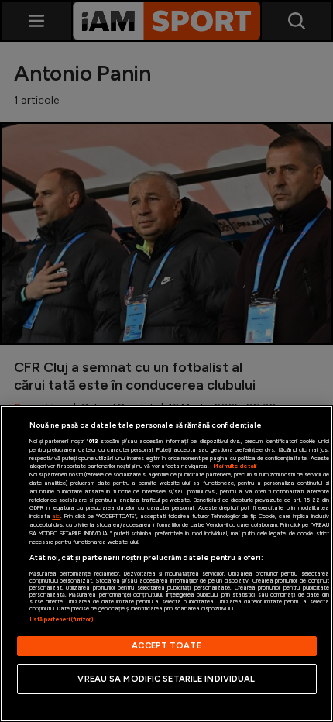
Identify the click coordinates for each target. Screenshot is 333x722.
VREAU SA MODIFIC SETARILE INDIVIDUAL (166, 678)
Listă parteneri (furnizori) (61, 619)
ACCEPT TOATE (166, 645)
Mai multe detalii (234, 465)
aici (56, 516)
